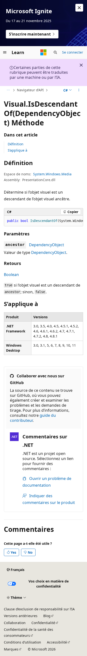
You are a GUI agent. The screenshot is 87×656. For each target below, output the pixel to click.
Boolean (11, 274)
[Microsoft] (43, 52)
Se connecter (72, 52)
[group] (43, 221)
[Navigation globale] (5, 52)
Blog (47, 615)
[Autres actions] (79, 90)
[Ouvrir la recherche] (55, 52)
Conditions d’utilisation (22, 642)
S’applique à (17, 150)
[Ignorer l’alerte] (79, 8)
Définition (15, 144)
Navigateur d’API (30, 90)
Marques (11, 649)
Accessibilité (57, 642)
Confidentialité (43, 622)
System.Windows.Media (52, 174)
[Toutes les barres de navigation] (8, 90)
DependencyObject (46, 244)
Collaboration (15, 622)
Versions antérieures (20, 615)
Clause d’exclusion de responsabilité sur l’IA (39, 609)
